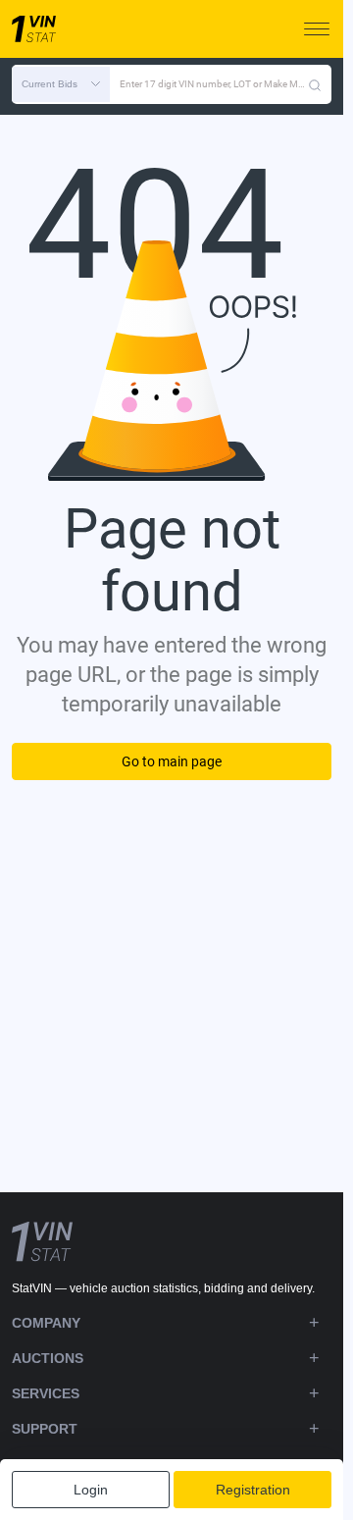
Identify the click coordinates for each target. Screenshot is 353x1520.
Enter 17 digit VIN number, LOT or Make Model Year (214, 84)
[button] (61, 84)
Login (91, 1489)
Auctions (47, 1358)
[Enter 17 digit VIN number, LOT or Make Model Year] (315, 84)
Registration (253, 1489)
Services (45, 1393)
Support (44, 1429)
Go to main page (172, 761)
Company (46, 1323)
